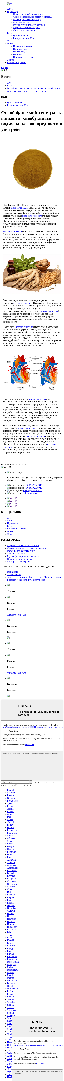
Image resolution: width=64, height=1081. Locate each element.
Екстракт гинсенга (12, 231)
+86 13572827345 (33, 485)
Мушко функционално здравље (29, 25)
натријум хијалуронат (34, 580)
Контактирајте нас (16, 62)
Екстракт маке (14, 580)
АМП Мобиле (14, 574)
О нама (10, 43)
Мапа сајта (12, 571)
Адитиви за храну (22, 22)
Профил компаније (22, 46)
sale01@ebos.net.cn (32, 490)
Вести (10, 33)
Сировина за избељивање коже (29, 14)
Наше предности (21, 49)
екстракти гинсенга (32, 215)
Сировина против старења (26, 27)
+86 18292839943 (33, 488)
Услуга (10, 59)
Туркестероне (36, 577)
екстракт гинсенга (20, 207)
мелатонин (22, 577)
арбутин (11, 577)
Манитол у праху (52, 577)
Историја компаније (23, 57)
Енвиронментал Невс (24, 38)
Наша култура (20, 51)
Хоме (10, 8)
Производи (12, 11)
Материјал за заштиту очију (27, 19)
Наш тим (17, 54)
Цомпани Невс (20, 35)
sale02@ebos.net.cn (32, 493)
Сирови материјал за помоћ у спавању (32, 17)
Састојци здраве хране (24, 30)
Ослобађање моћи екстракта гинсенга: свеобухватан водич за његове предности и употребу (33, 89)
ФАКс (10, 41)
